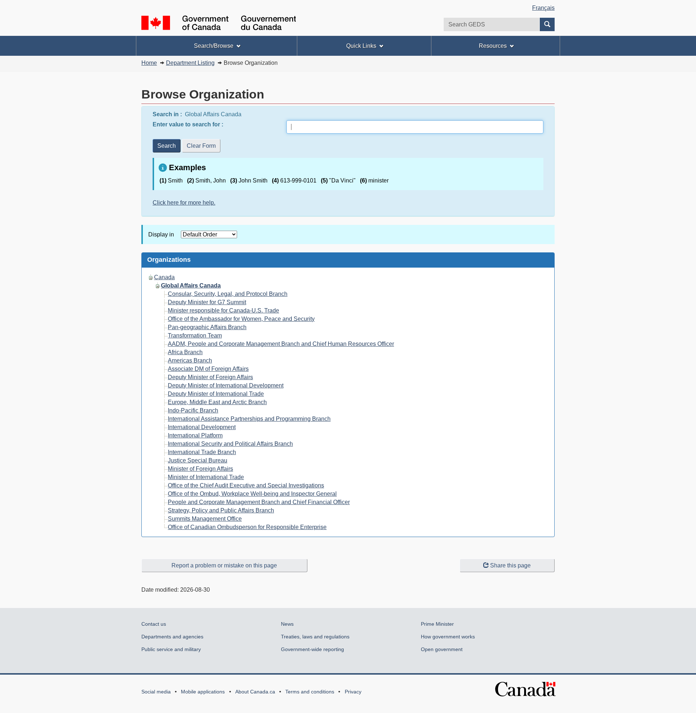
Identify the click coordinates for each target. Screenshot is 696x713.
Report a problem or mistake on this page (224, 565)
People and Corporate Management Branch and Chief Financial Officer (259, 502)
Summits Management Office (205, 519)
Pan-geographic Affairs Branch (207, 327)
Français (543, 8)
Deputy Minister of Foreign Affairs (210, 377)
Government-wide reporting (312, 649)
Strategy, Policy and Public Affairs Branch (221, 510)
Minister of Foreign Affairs (200, 469)
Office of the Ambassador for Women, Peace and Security (241, 319)
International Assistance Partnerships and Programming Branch (249, 419)
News (287, 624)
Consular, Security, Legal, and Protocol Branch (227, 294)
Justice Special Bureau (197, 460)
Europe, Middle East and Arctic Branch (217, 402)
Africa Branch (185, 352)
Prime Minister (437, 624)
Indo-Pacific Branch (193, 410)
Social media (156, 692)
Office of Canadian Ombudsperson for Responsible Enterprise (247, 527)
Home (149, 63)
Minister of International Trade (206, 477)
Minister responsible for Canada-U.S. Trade (223, 310)
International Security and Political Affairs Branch (230, 444)
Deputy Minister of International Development (225, 385)
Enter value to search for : (189, 124)
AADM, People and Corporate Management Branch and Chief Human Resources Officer (281, 344)
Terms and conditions (309, 692)
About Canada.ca (255, 692)
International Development (202, 427)
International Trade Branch (202, 452)
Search (166, 146)
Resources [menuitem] (493, 46)
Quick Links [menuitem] (361, 46)
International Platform (195, 435)
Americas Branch (190, 360)
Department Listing (190, 63)
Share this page (510, 565)
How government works (448, 636)
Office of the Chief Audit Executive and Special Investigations (246, 485)
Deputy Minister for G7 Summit (207, 302)
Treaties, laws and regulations (315, 636)
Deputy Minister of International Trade (216, 394)
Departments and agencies (172, 636)
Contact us (153, 624)
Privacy (353, 692)
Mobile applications (203, 692)
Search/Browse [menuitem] (213, 46)
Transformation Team (195, 335)
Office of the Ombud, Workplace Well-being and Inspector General (252, 494)
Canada (164, 277)
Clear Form (201, 146)
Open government (442, 649)
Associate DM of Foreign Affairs (208, 369)
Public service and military (171, 649)
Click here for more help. (184, 203)
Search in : (168, 114)
